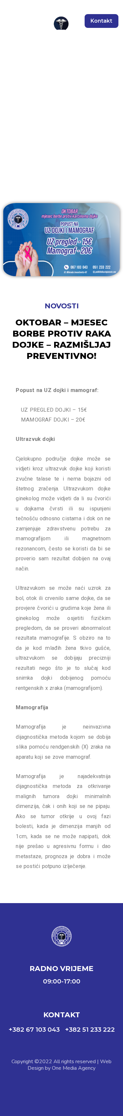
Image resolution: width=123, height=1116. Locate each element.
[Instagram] (70, 1086)
